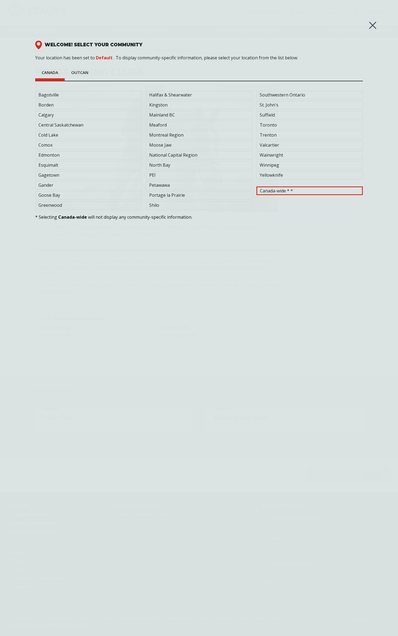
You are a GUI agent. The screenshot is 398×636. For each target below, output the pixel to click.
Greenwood (50, 205)
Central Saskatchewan (60, 125)
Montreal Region (166, 135)
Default (104, 58)
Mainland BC (162, 115)
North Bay (159, 165)
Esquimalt (48, 165)
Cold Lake (48, 135)
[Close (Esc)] (372, 25)
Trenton (268, 135)
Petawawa (159, 185)
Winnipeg (269, 165)
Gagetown (48, 175)
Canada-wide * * (276, 191)
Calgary (46, 115)
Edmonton (49, 155)
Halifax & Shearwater (170, 95)
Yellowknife (271, 175)
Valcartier (269, 145)
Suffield (267, 115)
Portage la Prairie (167, 195)
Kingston (158, 105)
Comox (45, 145)
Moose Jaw (160, 145)
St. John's (269, 105)
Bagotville (48, 95)
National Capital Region (173, 155)
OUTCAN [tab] (79, 72)
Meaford (158, 125)
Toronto (268, 125)
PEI (152, 175)
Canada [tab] (50, 72)
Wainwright (271, 155)
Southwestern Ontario (282, 95)
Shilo (154, 205)
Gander (45, 185)
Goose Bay (49, 195)
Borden (46, 105)
